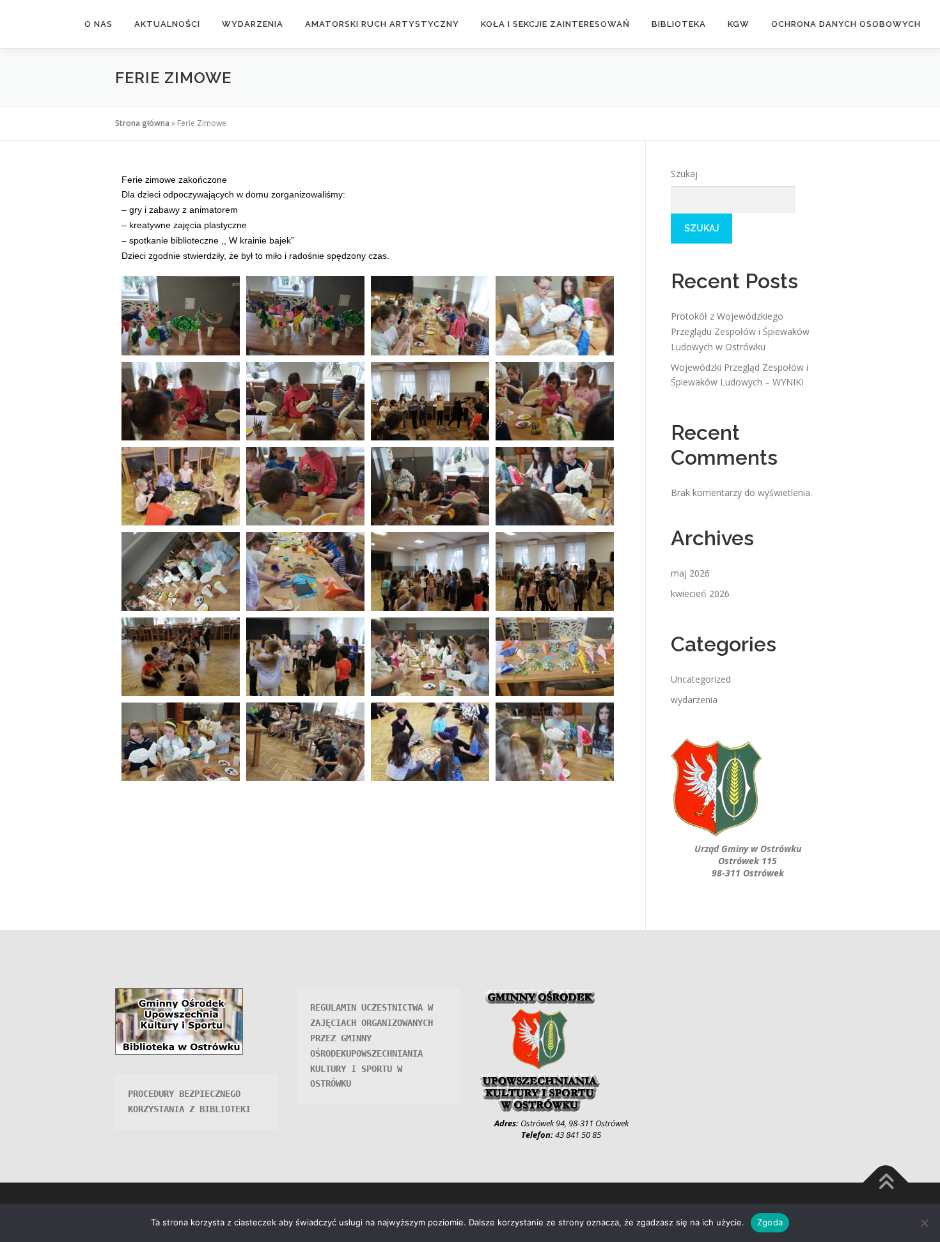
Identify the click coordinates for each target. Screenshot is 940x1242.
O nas (98, 24)
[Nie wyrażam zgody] (924, 1222)
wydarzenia (694, 700)
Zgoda (770, 1222)
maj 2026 (690, 573)
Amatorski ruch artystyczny (382, 24)
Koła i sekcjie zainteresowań (555, 24)
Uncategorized (701, 679)
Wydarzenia (252, 24)
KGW (738, 24)
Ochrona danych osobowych (846, 24)
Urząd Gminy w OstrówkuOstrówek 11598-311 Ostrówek (747, 860)
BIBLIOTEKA (679, 24)
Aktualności (167, 24)
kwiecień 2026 (700, 593)
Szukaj (684, 173)
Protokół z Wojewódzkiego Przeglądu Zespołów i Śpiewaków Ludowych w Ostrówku (740, 331)
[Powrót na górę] (886, 1182)
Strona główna (142, 123)
